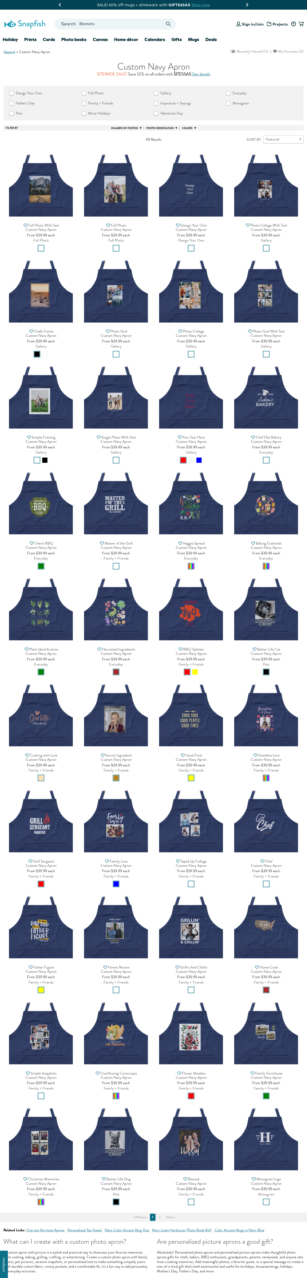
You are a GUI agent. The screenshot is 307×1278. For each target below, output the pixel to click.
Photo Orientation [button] (160, 128)
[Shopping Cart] (300, 24)
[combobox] (115, 24)
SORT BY (254, 139)
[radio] (41, 248)
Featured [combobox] (272, 139)
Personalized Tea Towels (84, 1230)
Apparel (9, 52)
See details (201, 74)
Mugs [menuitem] (193, 39)
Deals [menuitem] (211, 39)
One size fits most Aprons (45, 1230)
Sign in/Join (253, 24)
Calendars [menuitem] (155, 39)
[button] (41, 183)
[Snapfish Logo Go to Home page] (24, 24)
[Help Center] (293, 24)
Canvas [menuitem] (100, 39)
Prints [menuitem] (30, 39)
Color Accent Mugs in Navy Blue (239, 1230)
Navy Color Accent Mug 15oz (127, 1230)
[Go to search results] (168, 24)
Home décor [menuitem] (126, 39)
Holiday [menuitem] (10, 39)
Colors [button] (187, 128)
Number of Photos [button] (124, 128)
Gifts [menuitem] (176, 39)
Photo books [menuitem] (74, 39)
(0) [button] (252, 51)
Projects (280, 24)
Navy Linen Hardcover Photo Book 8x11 (182, 1230)
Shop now (192, 4)
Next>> (170, 1217)
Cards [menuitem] (49, 39)
